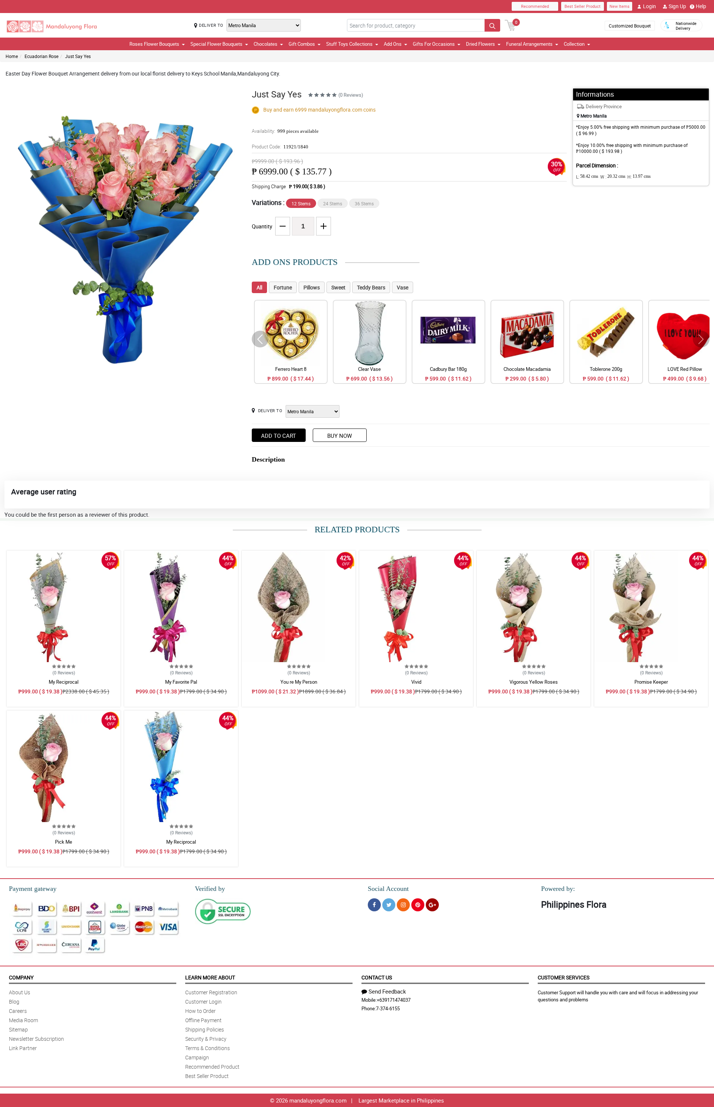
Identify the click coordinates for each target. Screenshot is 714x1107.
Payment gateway (33, 888)
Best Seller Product (583, 6)
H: (639, 177)
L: (587, 177)
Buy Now (339, 435)
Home (12, 56)
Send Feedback (387, 991)
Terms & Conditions (207, 1048)
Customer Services (563, 977)
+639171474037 (394, 1000)
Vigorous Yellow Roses (533, 681)
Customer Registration (211, 992)
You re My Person (298, 681)
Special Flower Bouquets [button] (216, 44)
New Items (620, 6)
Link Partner (23, 1048)
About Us (19, 992)
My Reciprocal (63, 681)
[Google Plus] (432, 904)
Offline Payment (203, 1020)
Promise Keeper (651, 681)
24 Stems (332, 203)
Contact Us (376, 977)
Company (21, 977)
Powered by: (558, 888)
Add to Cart (278, 435)
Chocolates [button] (265, 44)
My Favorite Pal (181, 681)
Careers (18, 1010)
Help (701, 6)
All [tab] (259, 287)
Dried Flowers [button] (480, 44)
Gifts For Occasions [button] (434, 44)
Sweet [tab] (338, 287)
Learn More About (210, 977)
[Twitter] (388, 904)
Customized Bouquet (630, 26)
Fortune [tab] (283, 287)
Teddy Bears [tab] (371, 287)
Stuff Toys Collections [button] (349, 44)
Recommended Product (212, 1066)
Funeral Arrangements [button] (529, 44)
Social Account (388, 888)
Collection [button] (574, 44)
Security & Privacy (205, 1038)
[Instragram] (403, 904)
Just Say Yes (78, 56)
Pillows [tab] (311, 287)
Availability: (285, 131)
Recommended (535, 6)
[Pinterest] (417, 904)
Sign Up (677, 6)
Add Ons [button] (393, 44)
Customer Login (203, 1001)
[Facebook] (374, 904)
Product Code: (280, 146)
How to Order (200, 1010)
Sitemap (18, 1029)
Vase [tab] (402, 287)
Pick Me (63, 841)
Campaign (197, 1057)
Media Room (23, 1020)
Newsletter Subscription (36, 1038)
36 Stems (364, 203)
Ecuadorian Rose (41, 56)
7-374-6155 (388, 1008)
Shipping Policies (204, 1029)
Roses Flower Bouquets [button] (154, 44)
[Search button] (492, 25)
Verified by (210, 888)
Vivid (416, 681)
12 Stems (301, 203)
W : (612, 177)
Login (649, 6)
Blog (14, 1001)
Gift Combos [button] (302, 44)
